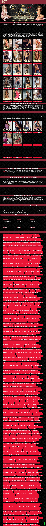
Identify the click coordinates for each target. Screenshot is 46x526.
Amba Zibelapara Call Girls (13, 250)
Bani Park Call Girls (23, 302)
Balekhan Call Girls (11, 292)
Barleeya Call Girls (36, 323)
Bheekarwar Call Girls (34, 373)
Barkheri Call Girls (18, 323)
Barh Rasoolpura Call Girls (15, 318)
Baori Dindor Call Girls (11, 307)
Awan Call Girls (11, 268)
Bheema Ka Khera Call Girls (26, 375)
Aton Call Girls (30, 266)
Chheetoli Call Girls (11, 477)
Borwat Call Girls (37, 415)
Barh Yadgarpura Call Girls (30, 318)
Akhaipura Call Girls (32, 242)
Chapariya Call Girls (28, 456)
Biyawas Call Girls (35, 404)
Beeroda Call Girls (35, 344)
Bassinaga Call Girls (13, 336)
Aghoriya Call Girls (28, 237)
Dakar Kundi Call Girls (13, 503)
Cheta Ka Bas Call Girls (37, 467)
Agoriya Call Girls (34, 237)
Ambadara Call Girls (26, 250)
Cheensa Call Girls (5, 467)
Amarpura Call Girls (12, 248)
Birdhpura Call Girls (11, 402)
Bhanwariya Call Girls (26, 362)
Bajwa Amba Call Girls (31, 287)
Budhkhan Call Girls (31, 420)
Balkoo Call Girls (21, 292)
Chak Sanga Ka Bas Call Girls (22, 441)
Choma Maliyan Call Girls (32, 488)
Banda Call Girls (16, 300)
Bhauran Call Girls (18, 370)
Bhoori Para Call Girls (6, 389)
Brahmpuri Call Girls (27, 417)
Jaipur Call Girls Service (22, 180)
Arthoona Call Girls (22, 263)
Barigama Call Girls (19, 321)
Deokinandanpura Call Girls (24, 522)
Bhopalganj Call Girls (32, 389)
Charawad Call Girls (12, 459)
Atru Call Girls (40, 266)
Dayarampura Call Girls (18, 516)
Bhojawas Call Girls (11, 381)
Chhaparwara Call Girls (6, 472)
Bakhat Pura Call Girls (6, 289)
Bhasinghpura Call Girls (38, 365)
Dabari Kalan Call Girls (30, 495)
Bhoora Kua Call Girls (6, 388)
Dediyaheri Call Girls (25, 516)
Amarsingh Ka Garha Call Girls (26, 248)
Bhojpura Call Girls (5, 383)
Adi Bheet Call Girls (11, 237)
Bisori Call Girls (17, 404)
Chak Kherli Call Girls (20, 435)
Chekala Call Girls (25, 467)
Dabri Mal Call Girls (17, 498)
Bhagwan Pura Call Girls (6, 352)
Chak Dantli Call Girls (13, 430)
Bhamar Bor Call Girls (40, 355)
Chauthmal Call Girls (25, 464)
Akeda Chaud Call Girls (25, 242)
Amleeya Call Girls (39, 253)
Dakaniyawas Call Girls (6, 503)
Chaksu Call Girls (14, 446)
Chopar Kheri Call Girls (17, 490)
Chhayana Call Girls (34, 475)
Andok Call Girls (10, 258)
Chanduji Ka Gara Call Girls (14, 456)
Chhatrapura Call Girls (13, 475)
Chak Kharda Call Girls (13, 435)
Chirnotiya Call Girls (26, 483)
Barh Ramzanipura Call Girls (7, 318)
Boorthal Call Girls (21, 409)
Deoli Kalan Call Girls (36, 522)
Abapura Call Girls (11, 234)
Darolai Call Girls (32, 511)
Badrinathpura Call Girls (27, 276)
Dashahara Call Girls (38, 511)
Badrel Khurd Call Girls (20, 276)
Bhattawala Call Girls (24, 368)
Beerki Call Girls (23, 344)
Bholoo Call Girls (39, 383)
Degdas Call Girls (11, 519)
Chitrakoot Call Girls (25, 485)
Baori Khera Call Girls (24, 307)
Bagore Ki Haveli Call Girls (35, 281)
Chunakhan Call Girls (13, 493)
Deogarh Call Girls (5, 522)
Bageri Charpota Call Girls (29, 279)
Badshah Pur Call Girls (34, 276)
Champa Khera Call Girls (34, 446)
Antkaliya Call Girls (15, 260)
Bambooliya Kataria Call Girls (15, 297)
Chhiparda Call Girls (32, 477)
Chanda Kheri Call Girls (26, 449)
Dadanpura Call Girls (28, 498)
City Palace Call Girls (12, 495)
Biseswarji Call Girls (23, 402)
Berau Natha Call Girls (21, 347)
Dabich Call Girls (36, 495)
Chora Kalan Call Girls (31, 490)
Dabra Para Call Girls (35, 496)
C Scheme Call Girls (22, 422)
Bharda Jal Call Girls (12, 365)
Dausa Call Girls (17, 514)
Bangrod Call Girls (17, 302)
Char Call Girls (40, 456)
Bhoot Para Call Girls (26, 389)
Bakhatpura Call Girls (13, 289)
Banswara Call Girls (29, 305)
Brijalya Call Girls (40, 417)
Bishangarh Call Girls (29, 402)
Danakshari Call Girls (29, 506)
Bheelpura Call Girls (5, 375)
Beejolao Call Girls (37, 339)
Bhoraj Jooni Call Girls (18, 391)
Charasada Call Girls (6, 459)
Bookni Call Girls (16, 409)
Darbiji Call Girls (15, 511)
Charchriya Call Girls (18, 459)
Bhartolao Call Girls (26, 365)
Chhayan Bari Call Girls (28, 475)
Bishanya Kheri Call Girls (6, 404)
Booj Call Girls (11, 409)
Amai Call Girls (16, 247)
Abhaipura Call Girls (23, 234)
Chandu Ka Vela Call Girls (6, 456)
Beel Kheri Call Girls (5, 341)
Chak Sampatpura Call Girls (14, 441)
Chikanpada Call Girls (32, 480)
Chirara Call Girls (36, 482)
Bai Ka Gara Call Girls (37, 284)
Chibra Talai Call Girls (26, 480)
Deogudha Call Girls (11, 522)
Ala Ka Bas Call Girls (16, 245)
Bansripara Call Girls (18, 305)
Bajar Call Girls (5, 287)
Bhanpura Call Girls (5, 362)
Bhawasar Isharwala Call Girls (7, 373)
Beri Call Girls (26, 347)
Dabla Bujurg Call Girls (22, 496)
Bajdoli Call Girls (10, 287)
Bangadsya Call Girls (11, 302)
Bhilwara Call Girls (32, 378)
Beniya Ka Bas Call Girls (6, 347)
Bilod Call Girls (40, 399)
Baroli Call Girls (13, 328)
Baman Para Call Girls (21, 295)
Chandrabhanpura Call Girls (7, 454)
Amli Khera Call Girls (10, 255)
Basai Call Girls (33, 331)
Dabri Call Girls (5, 498)
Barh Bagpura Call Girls (6, 313)
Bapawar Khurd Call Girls (14, 308)
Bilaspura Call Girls (29, 399)
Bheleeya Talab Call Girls (6, 378)
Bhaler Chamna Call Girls (20, 355)
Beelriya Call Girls (28, 341)
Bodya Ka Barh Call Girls (6, 407)
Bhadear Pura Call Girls (19, 349)
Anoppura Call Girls (38, 258)
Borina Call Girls (26, 412)
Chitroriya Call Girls (31, 485)
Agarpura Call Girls (22, 237)
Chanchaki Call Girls (33, 448)
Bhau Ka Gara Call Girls (12, 370)
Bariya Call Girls (30, 321)
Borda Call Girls (5, 412)
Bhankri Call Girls (5, 360)
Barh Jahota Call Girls (28, 315)
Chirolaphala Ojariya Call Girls (7, 485)
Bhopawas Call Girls (5, 391)
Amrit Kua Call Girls (40, 255)
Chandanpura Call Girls (14, 451)
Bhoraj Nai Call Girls (24, 391)
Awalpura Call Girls (5, 268)
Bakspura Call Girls (31, 289)
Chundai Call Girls (19, 493)
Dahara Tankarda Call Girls (23, 501)
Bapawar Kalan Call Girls (6, 308)
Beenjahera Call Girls (12, 342)
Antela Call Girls (10, 260)
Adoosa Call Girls (17, 237)
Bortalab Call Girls (25, 415)
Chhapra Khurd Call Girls (38, 472)
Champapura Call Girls (6, 448)
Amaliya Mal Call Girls (34, 247)
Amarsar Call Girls (18, 248)
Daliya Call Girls (19, 503)
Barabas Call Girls (18, 310)
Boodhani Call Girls (38, 407)
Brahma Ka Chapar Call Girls (13, 417)
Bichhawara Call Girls (24, 394)
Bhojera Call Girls (17, 381)
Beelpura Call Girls (18, 341)
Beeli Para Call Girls (12, 341)
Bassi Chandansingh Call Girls (25, 334)
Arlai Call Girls (31, 261)
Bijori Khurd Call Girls (6, 399)
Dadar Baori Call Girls (35, 498)
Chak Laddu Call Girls (13, 436)
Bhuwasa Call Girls (17, 394)
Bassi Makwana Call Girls (6, 336)
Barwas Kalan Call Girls (6, 331)
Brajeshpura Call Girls (34, 417)
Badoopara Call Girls (6, 276)
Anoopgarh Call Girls (32, 258)
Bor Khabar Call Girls (34, 409)
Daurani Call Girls (11, 514)
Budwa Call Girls (37, 420)
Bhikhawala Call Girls (20, 378)
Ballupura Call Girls (5, 294)
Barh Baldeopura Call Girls (13, 313)
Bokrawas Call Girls (19, 407)
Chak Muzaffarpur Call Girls (30, 438)
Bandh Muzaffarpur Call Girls (23, 300)
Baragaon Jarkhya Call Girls (25, 310)
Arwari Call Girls (28, 263)
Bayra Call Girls (5, 339)
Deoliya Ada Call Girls (26, 524)
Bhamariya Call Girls (6, 357)
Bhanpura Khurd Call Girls (12, 362)
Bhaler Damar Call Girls (28, 355)
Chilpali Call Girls (18, 482)
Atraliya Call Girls (35, 266)
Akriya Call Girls (11, 245)
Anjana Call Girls (20, 258)
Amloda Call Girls (22, 255)
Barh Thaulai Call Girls (23, 318)
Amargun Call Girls (40, 247)
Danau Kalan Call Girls (35, 506)
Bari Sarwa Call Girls (6, 321)
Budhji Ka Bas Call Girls (25, 420)
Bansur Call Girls (24, 305)
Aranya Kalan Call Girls (11, 261)
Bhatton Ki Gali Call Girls (37, 368)
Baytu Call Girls (10, 339)
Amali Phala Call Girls (27, 247)
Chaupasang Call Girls (13, 464)
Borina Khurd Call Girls (39, 412)
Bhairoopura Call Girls (25, 354)
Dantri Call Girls (5, 511)
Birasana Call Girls (5, 402)
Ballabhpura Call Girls (35, 292)
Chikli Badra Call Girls (39, 480)
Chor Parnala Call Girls (24, 490)
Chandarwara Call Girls (35, 451)
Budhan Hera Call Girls (18, 420)
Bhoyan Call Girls (30, 391)
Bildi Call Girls (35, 399)
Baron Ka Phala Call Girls (19, 328)
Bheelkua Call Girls (40, 373)
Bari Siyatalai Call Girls (12, 321)
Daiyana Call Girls (35, 501)
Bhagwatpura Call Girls (21, 352)
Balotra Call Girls (25, 294)
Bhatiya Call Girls (5, 368)
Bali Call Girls (16, 292)
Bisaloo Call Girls (17, 402)
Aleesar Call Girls (30, 245)
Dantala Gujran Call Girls (6, 509)
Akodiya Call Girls (5, 245)
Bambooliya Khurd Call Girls (24, 297)
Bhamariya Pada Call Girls (13, 357)
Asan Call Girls (38, 263)
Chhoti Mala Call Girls (6, 480)
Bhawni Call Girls (14, 373)
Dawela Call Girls (22, 514)
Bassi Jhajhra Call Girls (33, 334)
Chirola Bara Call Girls (38, 483)
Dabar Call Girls (24, 495)
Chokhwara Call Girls (6, 488)
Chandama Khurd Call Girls (6, 451)
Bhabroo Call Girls (36, 347)
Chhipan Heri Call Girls (25, 477)
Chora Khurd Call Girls (38, 490)
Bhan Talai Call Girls (38, 357)
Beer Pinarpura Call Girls (32, 342)
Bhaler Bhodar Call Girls (13, 355)
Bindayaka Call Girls (28, 401)
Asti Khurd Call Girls (17, 266)
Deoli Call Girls (31, 522)
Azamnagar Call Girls (40, 268)
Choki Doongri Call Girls (13, 488)
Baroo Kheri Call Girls (26, 328)
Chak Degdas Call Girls (20, 430)
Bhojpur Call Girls (37, 381)
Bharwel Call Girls (32, 365)
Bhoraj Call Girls (11, 391)
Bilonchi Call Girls (10, 401)
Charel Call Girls (36, 459)
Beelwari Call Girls (5, 342)
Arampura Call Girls (31, 260)
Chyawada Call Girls (6, 495)
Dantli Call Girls (33, 509)
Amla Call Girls (35, 253)
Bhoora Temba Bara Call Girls (14, 388)
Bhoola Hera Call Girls (15, 386)
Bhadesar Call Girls (26, 349)
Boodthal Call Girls (5, 409)
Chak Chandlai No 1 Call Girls (7, 428)
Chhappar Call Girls (18, 472)
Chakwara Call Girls (20, 446)
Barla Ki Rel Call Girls (30, 323)
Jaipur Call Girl (9, 197)
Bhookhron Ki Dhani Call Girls (7, 386)
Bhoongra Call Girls (28, 386)
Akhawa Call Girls (37, 242)
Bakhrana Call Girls (19, 289)
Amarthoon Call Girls (34, 248)
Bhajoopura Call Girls (6, 355)
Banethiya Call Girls (35, 300)
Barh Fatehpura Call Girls (21, 315)
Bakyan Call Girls (37, 289)
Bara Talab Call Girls (12, 310)
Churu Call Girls (35, 493)
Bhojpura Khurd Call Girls (20, 383)
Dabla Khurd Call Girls (29, 496)
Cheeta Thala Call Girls (12, 467)
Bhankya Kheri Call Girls (18, 360)
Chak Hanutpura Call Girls (6, 433)
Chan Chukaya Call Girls (13, 448)
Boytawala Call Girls (5, 417)
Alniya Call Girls (35, 245)
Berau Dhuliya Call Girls (13, 347)
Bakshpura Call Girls (25, 289)
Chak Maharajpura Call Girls (28, 436)
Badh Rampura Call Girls (38, 271)
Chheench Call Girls (5, 477)
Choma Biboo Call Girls (25, 488)
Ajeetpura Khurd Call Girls (20, 240)
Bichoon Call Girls (29, 394)
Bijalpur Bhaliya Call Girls (34, 396)
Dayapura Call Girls (12, 516)
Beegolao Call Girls (31, 339)
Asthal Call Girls (5, 266)
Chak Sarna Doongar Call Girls (31, 441)
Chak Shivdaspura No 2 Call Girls (7, 443)
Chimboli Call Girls (30, 482)
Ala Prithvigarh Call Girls (23, 245)
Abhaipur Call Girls (17, 234)
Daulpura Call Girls (5, 514)
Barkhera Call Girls (12, 323)
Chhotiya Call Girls (19, 480)
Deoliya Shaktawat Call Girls (33, 524)
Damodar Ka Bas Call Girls (14, 506)
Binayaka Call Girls (22, 401)
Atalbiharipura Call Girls (24, 266)
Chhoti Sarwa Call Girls (13, 480)
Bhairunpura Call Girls (32, 354)
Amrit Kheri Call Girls (34, 255)
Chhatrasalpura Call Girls (20, 475)
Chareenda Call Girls (30, 459)
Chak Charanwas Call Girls (32, 428)
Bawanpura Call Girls (39, 336)
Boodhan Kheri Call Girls (31, 407)
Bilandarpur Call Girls (23, 399)
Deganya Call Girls (5, 519)
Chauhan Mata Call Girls (36, 462)
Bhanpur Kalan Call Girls (33, 360)
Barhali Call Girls (37, 318)
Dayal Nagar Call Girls (28, 514)
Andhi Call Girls (5, 258)
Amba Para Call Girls (6, 250)
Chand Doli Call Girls (6, 449)
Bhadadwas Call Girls (12, 349)
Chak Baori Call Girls (16, 425)
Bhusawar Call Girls (5, 394)
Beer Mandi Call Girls (25, 342)
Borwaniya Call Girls (31, 415)
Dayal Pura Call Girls (35, 514)
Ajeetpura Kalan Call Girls (12, 240)
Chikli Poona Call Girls (6, 482)
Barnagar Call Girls (5, 326)
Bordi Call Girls (16, 412)
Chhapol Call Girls (12, 472)
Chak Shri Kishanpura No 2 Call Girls (18, 443)
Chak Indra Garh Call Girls (14, 433)
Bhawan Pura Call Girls (25, 370)
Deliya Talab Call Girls (23, 519)
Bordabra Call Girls (10, 412)
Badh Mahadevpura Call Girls (30, 271)
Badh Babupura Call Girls (6, 271)
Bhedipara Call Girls (27, 373)
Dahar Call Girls (17, 501)
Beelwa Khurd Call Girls (35, 341)
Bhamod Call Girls (26, 357)
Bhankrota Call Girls (11, 360)
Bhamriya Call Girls (32, 357)
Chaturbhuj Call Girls (20, 462)
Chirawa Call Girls (5, 483)
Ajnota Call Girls (11, 242)
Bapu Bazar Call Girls (27, 308)
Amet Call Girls (20, 253)
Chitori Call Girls (19, 485)
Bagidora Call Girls (23, 281)
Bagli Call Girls (29, 281)
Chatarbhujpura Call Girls (6, 462)
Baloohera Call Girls (19, 294)
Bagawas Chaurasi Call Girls (15, 279)
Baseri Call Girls (38, 331)
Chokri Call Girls (19, 488)
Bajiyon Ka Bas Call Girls (16, 287)
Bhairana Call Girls (18, 354)
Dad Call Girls (22, 498)
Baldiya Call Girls (5, 292)
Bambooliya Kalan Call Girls (7, 297)
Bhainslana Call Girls (12, 354)
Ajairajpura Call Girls (6, 240)
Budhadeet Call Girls (11, 420)
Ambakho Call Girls (32, 250)
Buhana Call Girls (11, 422)
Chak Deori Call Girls (27, 430)
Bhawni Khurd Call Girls (20, 373)
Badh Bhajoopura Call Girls (14, 271)
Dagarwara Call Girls (6, 501)
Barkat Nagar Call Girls (6, 323)
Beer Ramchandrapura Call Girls (7, 344)
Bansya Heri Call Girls (36, 305)
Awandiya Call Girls (16, 268)
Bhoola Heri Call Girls (22, 386)
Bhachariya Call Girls (6, 349)
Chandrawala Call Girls (30, 454)
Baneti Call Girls (5, 302)
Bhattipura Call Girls (30, 368)
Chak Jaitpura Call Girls (39, 433)
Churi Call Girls (30, 493)
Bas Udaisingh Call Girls (27, 331)
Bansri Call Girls (5, 305)
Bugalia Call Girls (5, 422)
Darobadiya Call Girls (26, 511)
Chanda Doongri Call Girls (18, 449)
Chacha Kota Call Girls (28, 422)
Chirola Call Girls (32, 483)
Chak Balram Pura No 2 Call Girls (7, 425)
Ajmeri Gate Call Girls (40, 240)
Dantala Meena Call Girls (14, 509)
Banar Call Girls (10, 300)
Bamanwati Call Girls (34, 295)
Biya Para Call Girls (29, 404)
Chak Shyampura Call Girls (27, 443)
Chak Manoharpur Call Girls (7, 438)
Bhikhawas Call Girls (26, 378)
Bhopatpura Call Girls (39, 389)
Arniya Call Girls (5, 263)
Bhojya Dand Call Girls (27, 383)
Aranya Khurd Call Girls (19, 261)
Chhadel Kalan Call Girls (18, 469)
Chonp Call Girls (10, 490)
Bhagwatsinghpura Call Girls (38, 352)
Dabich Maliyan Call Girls (14, 496)
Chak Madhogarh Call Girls (20, 436)
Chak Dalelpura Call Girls (6, 430)
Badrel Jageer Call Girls (12, 276)
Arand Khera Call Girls (38, 260)
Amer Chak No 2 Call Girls (6, 253)
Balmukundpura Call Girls (12, 294)
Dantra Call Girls (38, 509)
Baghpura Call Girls (17, 281)
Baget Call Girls (12, 281)
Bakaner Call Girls (36, 287)
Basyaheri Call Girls (25, 336)
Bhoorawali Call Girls (31, 388)
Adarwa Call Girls (5, 237)
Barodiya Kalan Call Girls (6, 328)
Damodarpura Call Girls (22, 506)
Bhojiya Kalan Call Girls (23, 381)
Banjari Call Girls (40, 302)
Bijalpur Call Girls (28, 396)
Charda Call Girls (24, 459)
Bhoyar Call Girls (35, 391)
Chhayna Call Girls (40, 475)
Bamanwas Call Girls (27, 295)
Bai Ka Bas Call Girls (30, 284)
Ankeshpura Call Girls (26, 258)
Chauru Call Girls (19, 464)
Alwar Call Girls (5, 247)
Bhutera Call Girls (11, 394)
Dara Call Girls (10, 511)
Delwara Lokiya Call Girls (34, 519)
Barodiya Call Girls (27, 326)
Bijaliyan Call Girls (22, 396)
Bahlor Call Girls (18, 284)
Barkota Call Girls (24, 323)
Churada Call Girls (24, 493)
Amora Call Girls (28, 255)
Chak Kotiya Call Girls (6, 436)
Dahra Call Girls (30, 501)
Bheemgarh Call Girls (34, 375)
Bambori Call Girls (39, 297)
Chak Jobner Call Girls (6, 435)
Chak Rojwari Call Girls (6, 441)
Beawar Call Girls (15, 339)
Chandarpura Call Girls (28, 451)
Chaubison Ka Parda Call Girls (28, 462)
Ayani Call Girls (27, 268)
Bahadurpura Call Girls (6, 284)
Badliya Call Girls (34, 274)
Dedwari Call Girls (36, 516)
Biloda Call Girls (5, 401)
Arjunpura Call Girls (25, 261)
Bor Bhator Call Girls (27, 409)
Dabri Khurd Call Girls (11, 498)
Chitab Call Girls (14, 485)
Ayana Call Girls (22, 268)
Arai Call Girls (26, 260)
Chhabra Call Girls (11, 469)
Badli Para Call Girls (22, 274)
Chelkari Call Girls (30, 467)
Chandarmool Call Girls (21, 451)
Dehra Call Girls (16, 519)
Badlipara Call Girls (28, 274)
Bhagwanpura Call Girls (13, 352)
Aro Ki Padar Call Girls (11, 263)
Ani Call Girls (15, 258)
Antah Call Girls (5, 260)
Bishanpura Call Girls (36, 402)
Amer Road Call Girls (14, 253)
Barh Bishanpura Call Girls (21, 313)
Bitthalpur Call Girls (23, 404)
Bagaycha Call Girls (22, 279)
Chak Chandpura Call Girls (24, 428)
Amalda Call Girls (21, 247)
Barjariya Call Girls (35, 321)
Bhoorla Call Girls (12, 389)
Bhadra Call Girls (38, 349)
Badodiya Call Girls (39, 274)
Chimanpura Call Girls (25, 482)
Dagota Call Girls (11, 501)
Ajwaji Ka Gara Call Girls (18, 242)
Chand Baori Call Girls (39, 448)
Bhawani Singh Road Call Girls (33, 370)
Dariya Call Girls (20, 511)
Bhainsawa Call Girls (6, 354)
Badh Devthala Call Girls (22, 271)
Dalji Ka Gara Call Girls (25, 503)
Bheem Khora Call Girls (18, 375)
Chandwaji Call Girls (22, 456)
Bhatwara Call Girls (5, 370)
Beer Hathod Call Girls (18, 342)
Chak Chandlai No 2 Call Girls (16, 428)
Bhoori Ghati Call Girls (38, 388)
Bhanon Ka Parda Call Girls (26, 360)
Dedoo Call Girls (31, 516)
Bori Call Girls (21, 412)
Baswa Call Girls (19, 336)
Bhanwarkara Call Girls (33, 362)
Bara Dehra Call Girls (6, 310)
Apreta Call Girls (21, 260)
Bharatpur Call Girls (5, 365)
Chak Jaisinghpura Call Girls (31, 433)
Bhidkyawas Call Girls (14, 378)
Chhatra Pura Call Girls (6, 475)
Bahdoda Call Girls (12, 284)
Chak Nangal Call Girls (38, 438)
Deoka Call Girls (17, 522)
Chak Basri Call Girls (28, 425)
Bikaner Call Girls (12, 399)
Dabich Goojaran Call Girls (6, 496)
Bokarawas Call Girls (13, 407)
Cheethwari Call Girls (19, 467)
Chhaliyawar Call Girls (38, 469)
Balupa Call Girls (15, 295)
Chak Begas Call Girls (35, 425)
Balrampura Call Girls (31, 294)
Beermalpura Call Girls (29, 344)
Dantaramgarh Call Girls (21, 509)
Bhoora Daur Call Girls (34, 386)
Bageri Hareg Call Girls (36, 279)
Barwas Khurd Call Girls (13, 331)
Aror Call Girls (17, 263)
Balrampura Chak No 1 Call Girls (7, 295)
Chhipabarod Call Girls (18, 477)
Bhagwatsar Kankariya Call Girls (29, 352)
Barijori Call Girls (25, 321)
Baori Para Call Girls (38, 307)
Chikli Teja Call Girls (12, 482)
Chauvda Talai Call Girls (32, 464)
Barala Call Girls (32, 310)
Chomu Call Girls (5, 490)
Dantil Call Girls (27, 509)
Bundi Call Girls (16, 422)
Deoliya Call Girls (19, 524)
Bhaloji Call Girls (34, 355)
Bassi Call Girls (12, 334)
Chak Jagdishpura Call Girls (22, 433)
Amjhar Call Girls (29, 253)
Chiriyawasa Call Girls (20, 483)
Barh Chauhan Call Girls (6, 315)
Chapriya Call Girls (34, 456)
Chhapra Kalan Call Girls (31, 472)
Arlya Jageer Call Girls (36, 261)
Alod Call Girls (40, 245)
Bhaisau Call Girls (37, 354)
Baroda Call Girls (16, 326)
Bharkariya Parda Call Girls (19, 365)
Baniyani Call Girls (34, 302)
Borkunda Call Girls (5, 415)
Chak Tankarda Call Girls (35, 443)
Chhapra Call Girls (24, 472)
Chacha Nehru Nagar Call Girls (36, 422)
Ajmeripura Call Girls (6, 242)
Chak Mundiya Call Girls (14, 438)
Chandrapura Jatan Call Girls (22, 454)
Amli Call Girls (5, 255)
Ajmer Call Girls (27, 240)
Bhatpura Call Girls (11, 368)
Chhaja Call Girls (32, 469)
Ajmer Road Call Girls (33, 240)
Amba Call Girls (40, 248)
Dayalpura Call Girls (5, 516)
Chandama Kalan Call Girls (33, 449)
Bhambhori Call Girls (20, 357)
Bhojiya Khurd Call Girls (30, 381)
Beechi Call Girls (26, 339)
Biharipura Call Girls (16, 396)
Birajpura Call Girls (34, 401)
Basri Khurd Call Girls (6, 334)
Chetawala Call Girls (6, 469)
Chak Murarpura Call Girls (22, 438)
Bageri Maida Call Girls (6, 281)
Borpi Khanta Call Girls (19, 415)
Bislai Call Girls (13, 404)
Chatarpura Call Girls (13, 462)
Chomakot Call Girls (39, 488)
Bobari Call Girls (40, 404)
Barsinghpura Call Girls (38, 328)
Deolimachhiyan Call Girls (13, 524)
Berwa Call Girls (31, 347)
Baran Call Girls (37, 310)
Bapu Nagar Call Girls (34, 308)
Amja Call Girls (24, 253)
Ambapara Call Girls (38, 250)
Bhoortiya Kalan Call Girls (18, 389)
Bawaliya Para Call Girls (31, 336)
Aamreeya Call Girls (5, 234)
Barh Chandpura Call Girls (35, 313)
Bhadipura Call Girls (32, 349)
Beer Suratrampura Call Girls (16, 344)
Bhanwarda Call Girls (20, 362)
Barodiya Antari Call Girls (34, 326)
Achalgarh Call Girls (36, 234)
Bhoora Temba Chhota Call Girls (23, 388)
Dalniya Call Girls (31, 503)
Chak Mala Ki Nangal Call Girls (37, 436)
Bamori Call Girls (5, 300)
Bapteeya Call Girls (20, 308)
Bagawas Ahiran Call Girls (6, 279)
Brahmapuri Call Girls (21, 417)
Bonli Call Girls (25, 407)
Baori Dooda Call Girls (18, 307)
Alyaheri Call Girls (10, 247)
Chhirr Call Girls (37, 477)
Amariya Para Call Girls (6, 248)
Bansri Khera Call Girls (11, 305)
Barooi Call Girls (32, 328)
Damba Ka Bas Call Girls (6, 506)
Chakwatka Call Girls (27, 446)
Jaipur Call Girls (10, 24)
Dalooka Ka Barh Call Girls (38, 503)
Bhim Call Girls (38, 378)
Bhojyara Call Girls (33, 383)
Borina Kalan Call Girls (32, 412)
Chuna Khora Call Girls (6, 493)
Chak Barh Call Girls (22, 425)
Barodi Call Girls (21, 326)
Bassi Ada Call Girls (17, 334)
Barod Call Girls (11, 326)
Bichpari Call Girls (35, 394)
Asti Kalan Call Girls (11, 266)
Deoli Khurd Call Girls (6, 524)
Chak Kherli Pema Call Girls (27, 435)
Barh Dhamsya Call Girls (13, 315)
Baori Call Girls (5, 307)
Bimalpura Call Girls (16, 401)
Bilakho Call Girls (17, 399)
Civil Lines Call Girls (18, 495)
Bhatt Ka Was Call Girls (17, 368)
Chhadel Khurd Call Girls (26, 469)
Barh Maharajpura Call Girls (36, 315)
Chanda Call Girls (11, 449)
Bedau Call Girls (21, 339)
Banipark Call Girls (29, 302)
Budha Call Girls (5, 420)
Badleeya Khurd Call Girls (15, 274)
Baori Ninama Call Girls (31, 307)
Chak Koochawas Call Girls (35, 435)
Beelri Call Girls (23, 341)
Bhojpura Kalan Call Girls (12, 383)
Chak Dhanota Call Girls (34, 430)
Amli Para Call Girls (16, 255)
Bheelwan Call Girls (12, 375)
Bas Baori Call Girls (20, 331)
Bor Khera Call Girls (40, 409)
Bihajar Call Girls (11, 396)
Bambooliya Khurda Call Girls (32, 297)
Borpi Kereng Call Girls (12, 415)
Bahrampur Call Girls (24, 284)
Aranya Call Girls (5, 261)
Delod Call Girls (28, 519)
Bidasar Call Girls (5, 396)
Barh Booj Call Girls (29, 313)
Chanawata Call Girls (20, 448)
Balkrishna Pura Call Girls (27, 292)
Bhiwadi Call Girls (5, 381)
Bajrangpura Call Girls (24, 287)
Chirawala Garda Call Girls (12, 483)
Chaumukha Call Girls (6, 464)
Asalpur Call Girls (33, 263)
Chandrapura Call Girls (14, 454)
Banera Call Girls (29, 300)
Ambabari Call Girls (20, 250)
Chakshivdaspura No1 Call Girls (7, 446)
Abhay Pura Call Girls (30, 234)
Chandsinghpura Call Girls (37, 454)
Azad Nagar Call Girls (33, 268)
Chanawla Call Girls (26, 448)
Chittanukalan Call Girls (38, 485)
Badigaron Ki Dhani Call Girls (7, 274)
